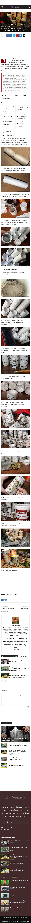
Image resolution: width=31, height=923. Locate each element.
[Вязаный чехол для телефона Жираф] (5, 882)
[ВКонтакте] (2, 600)
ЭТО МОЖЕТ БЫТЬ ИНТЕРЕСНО (9, 656)
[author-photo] (15, 623)
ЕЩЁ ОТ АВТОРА (23, 656)
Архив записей (23, 917)
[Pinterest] (17, 35)
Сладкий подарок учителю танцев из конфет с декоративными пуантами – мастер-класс (18, 675)
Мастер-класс (8, 594)
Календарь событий (7, 917)
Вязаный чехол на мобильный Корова (19, 894)
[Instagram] (7, 822)
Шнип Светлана (7, 30)
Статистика (16, 918)
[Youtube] (27, 822)
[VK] (7, 35)
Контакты (17, 917)
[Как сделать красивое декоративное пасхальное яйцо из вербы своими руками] (5, 668)
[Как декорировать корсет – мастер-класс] (5, 661)
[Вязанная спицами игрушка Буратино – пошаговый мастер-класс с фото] (5, 902)
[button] (2, 7)
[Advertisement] (15, 2)
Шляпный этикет (25, 608)
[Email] (24, 35)
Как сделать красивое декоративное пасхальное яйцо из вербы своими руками (19, 668)
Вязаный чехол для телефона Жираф (19, 880)
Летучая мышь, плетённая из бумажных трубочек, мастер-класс (7, 610)
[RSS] (15, 822)
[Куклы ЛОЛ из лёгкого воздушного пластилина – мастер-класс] (4, 759)
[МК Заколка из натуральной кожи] (5, 888)
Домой (2, 10)
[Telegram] (20, 35)
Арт (2, 22)
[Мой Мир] (6, 600)
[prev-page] (2, 681)
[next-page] (5, 681)
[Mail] (15, 650)
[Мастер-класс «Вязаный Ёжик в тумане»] (5, 909)
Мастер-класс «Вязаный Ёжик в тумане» (19, 907)
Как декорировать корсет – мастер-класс (14, 738)
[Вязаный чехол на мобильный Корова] (5, 895)
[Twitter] (14, 35)
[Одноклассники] (4, 600)
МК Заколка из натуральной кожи (18, 887)
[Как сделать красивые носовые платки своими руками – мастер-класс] (4, 765)
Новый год (15, 594)
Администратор (6, 740)
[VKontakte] (18, 650)
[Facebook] (10, 35)
